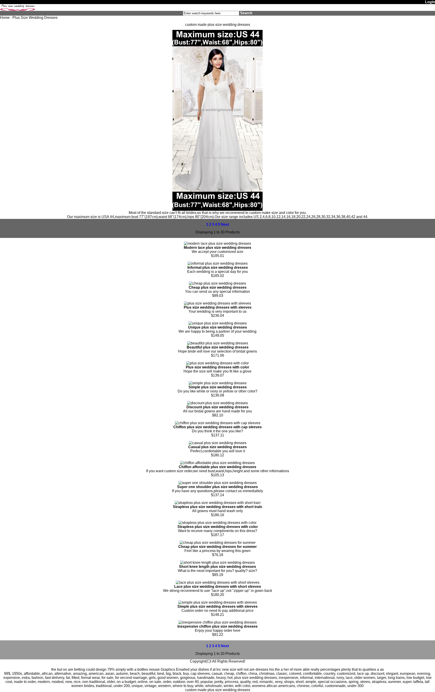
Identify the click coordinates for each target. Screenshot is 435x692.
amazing (80, 673)
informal (306, 678)
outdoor (179, 682)
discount (377, 673)
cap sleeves (200, 673)
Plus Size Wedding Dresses (35, 17)
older (111, 682)
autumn (122, 673)
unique (137, 686)
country (329, 673)
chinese (303, 686)
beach (135, 673)
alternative (62, 673)
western (164, 686)
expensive (11, 678)
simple (310, 682)
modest (57, 682)
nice (77, 682)
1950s (17, 673)
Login (430, 2)
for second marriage (131, 678)
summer (394, 682)
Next (225, 224)
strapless (379, 682)
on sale (155, 682)
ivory (340, 678)
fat (68, 678)
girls (152, 678)
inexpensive (288, 678)
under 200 (122, 686)
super (407, 682)
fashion (37, 678)
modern (44, 682)
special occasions (332, 682)
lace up (363, 673)
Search (246, 13)
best (160, 673)
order (167, 682)
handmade (205, 678)
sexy (278, 682)
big (168, 673)
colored (295, 673)
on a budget (126, 682)
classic (281, 673)
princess (231, 682)
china (252, 673)
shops (289, 682)
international (325, 678)
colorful (317, 686)
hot (229, 678)
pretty (218, 682)
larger (381, 678)
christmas (266, 673)
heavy (221, 678)
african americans (280, 686)
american (96, 673)
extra (26, 678)
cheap (229, 673)
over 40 (193, 682)
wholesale (213, 686)
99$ (7, 673)
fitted (75, 678)
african (47, 673)
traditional (104, 686)
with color (242, 686)
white (199, 686)
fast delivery (54, 678)
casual (217, 673)
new (68, 682)
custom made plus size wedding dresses (217, 690)
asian (109, 673)
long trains (396, 678)
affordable (32, 673)
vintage (150, 686)
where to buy (183, 686)
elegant (392, 673)
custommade (335, 686)
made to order (25, 682)
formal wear (90, 678)
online (142, 682)
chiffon (241, 673)
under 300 (355, 686)
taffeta (418, 682)
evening (423, 673)
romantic (266, 682)
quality (245, 682)
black (177, 673)
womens (259, 686)
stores (365, 682)
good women (167, 678)
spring (353, 682)
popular (207, 682)
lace (349, 678)
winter (228, 686)
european (407, 673)
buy (186, 673)
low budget (415, 678)
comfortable (312, 673)
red (255, 682)
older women (364, 678)
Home (5, 17)
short (300, 682)
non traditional (93, 682)
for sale (107, 678)
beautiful (148, 673)
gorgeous (187, 678)
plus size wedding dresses (255, 678)
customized (346, 673)
